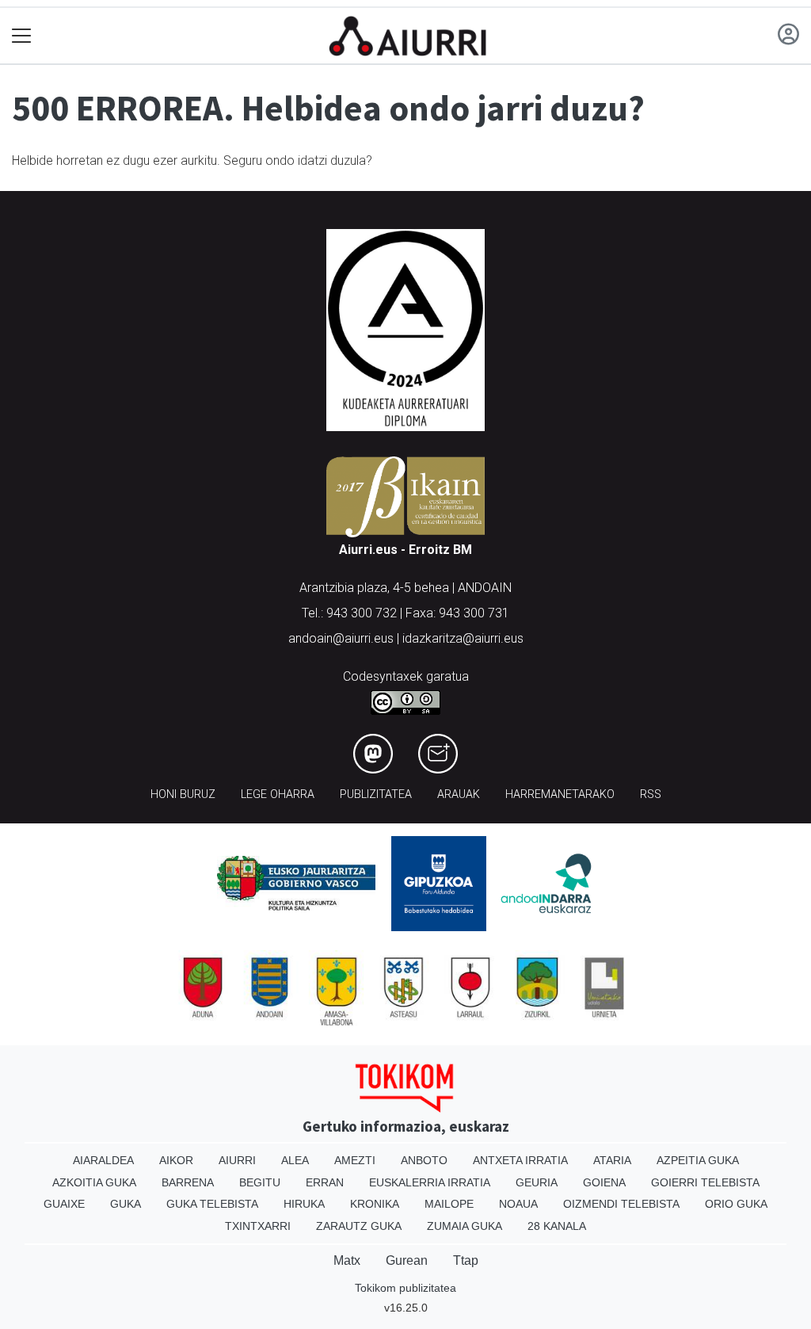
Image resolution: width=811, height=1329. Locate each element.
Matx (346, 1260)
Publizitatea (376, 794)
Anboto (424, 1160)
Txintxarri (258, 1226)
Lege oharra (277, 794)
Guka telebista (212, 1203)
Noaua (518, 1203)
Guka (125, 1203)
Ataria (612, 1160)
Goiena (604, 1182)
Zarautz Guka (359, 1226)
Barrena (188, 1182)
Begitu (259, 1182)
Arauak (458, 794)
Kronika (374, 1203)
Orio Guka (736, 1203)
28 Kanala (556, 1226)
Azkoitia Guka (94, 1182)
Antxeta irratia (520, 1160)
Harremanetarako (560, 794)
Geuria (537, 1182)
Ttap (465, 1260)
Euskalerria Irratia (429, 1182)
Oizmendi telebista (621, 1203)
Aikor (176, 1160)
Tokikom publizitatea (405, 1287)
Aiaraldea (103, 1160)
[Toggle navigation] (22, 36)
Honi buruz (182, 794)
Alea (295, 1160)
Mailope (449, 1203)
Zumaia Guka (464, 1226)
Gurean (407, 1260)
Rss (650, 794)
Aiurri (237, 1160)
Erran (325, 1182)
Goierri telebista (705, 1182)
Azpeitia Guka (698, 1160)
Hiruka (304, 1203)
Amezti (354, 1160)
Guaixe (64, 1203)
